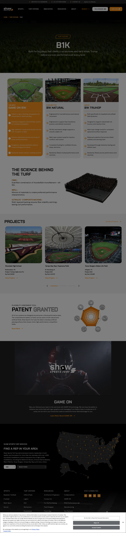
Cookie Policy (7, 531)
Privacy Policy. (36, 529)
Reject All (96, 523)
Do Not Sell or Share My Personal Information (96, 518)
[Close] (123, 522)
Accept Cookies (96, 527)
